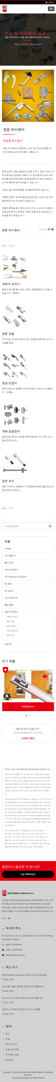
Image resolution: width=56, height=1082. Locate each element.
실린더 (41, 830)
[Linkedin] (9, 918)
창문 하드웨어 (36, 44)
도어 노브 (24, 834)
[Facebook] (3, 918)
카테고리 (24, 44)
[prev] (4, 520)
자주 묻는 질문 (12, 1055)
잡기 (30, 830)
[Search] (50, 526)
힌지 (10, 840)
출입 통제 (9, 605)
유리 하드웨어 (11, 570)
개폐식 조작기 (11, 284)
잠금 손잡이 (9, 383)
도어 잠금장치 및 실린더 (16, 577)
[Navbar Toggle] (51, 9)
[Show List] (52, 229)
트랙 (33, 843)
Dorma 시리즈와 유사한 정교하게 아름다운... (23, 997)
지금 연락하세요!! (28, 874)
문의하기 (24, 847)
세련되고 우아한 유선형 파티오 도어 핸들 (21, 1009)
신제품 (8, 549)
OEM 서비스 (11, 1044)
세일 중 (8, 644)
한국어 (51, 2)
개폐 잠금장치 (11, 431)
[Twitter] (6, 918)
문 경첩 (8, 584)
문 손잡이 (9, 591)
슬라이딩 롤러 (18, 843)
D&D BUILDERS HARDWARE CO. (31, 1072)
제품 (8, 1039)
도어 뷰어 (32, 834)
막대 (44, 840)
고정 (13, 837)
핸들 (6, 840)
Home (16, 44)
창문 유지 (8, 481)
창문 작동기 (44, 843)
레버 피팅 (16, 840)
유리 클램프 (40, 837)
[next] (51, 520)
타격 (29, 843)
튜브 (37, 843)
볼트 (27, 830)
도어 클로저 (10, 556)
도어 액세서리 (11, 598)
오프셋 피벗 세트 (33, 840)
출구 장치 (9, 563)
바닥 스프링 (20, 837)
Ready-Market (38, 1078)
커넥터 (35, 830)
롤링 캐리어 (9, 843)
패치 (41, 840)
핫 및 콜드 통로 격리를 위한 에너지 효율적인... (23, 986)
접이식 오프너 (30, 837)
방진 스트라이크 (41, 834)
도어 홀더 (17, 834)
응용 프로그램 (12, 1049)
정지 (25, 843)
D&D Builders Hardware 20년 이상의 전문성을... (25, 974)
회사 (8, 1034)
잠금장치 (23, 840)
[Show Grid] (49, 229)
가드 (46, 837)
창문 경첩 (8, 333)
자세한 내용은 (28, 738)
